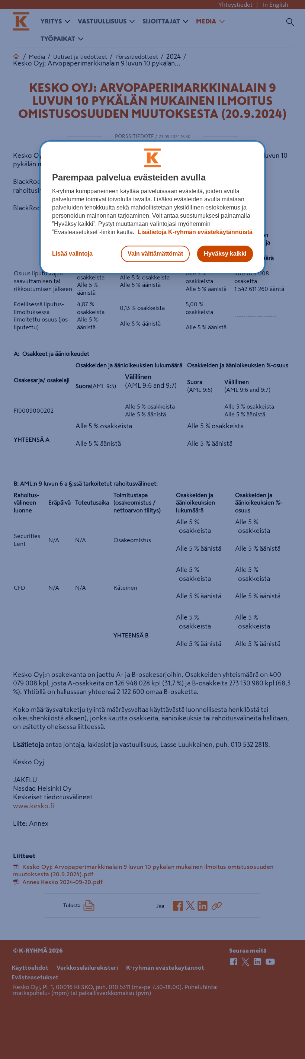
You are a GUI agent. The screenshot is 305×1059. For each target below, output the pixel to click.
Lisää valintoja (72, 253)
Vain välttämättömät (155, 253)
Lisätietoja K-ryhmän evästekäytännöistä (194, 232)
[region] (152, 207)
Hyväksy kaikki (225, 253)
